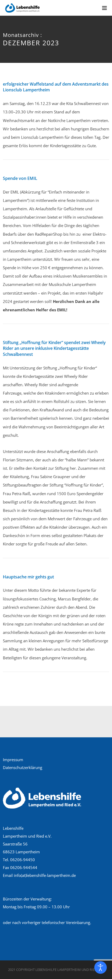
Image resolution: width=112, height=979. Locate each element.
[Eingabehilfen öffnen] (100, 967)
